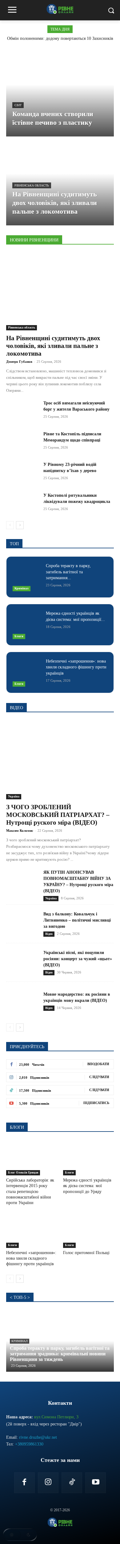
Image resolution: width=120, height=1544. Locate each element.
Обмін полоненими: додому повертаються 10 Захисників (60, 38)
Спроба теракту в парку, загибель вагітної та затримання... (68, 571)
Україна (13, 796)
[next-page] (20, 525)
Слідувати (99, 1077)
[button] (20, 1535)
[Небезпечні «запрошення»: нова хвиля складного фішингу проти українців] (27, 672)
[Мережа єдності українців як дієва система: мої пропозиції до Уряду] (27, 624)
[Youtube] (95, 1482)
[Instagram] (48, 1482)
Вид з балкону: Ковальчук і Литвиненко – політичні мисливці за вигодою (77, 920)
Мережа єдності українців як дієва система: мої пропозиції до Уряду (87, 1186)
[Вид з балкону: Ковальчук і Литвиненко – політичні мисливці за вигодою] (22, 924)
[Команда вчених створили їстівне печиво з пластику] (60, 93)
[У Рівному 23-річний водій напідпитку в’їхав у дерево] (22, 473)
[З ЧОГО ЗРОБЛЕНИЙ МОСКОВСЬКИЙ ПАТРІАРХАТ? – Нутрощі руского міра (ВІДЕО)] (60, 759)
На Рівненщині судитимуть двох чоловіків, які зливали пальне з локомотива (53, 345)
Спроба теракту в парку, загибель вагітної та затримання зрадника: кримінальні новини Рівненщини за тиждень (60, 1353)
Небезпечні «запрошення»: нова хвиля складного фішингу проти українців (76, 667)
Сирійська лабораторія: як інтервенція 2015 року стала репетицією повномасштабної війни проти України (30, 1191)
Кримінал (21, 588)
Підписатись (96, 1103)
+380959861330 (29, 1444)
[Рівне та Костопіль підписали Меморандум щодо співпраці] (22, 442)
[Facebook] (24, 1482)
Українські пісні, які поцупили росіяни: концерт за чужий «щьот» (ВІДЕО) (77, 958)
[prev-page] (10, 525)
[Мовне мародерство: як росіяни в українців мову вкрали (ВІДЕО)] (22, 1001)
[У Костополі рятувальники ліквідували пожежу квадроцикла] (22, 503)
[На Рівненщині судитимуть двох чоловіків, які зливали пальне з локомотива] (60, 182)
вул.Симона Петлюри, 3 (56, 1417)
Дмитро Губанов (19, 361)
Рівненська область (31, 185)
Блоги (18, 636)
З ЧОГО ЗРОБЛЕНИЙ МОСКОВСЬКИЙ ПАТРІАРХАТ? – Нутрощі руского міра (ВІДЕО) (58, 814)
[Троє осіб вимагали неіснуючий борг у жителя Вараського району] (22, 411)
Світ (18, 105)
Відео (49, 933)
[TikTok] (72, 1482)
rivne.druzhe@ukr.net (38, 1437)
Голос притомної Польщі (86, 1252)
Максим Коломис (19, 830)
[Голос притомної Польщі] (88, 1230)
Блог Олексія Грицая (23, 1172)
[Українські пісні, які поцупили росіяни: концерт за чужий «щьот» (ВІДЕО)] (22, 962)
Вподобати (98, 1064)
